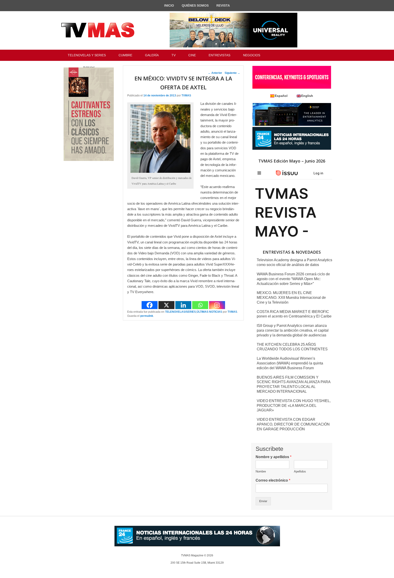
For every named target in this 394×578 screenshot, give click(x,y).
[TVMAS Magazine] (97, 30)
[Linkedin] (183, 305)
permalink (146, 315)
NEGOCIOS (251, 55)
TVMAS (186, 95)
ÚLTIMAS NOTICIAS (209, 311)
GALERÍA (152, 55)
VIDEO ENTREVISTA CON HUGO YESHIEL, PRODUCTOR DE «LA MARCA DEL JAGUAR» (294, 405)
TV (173, 55)
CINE (192, 55)
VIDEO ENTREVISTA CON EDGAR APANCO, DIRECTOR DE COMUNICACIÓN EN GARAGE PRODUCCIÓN (293, 424)
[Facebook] (150, 305)
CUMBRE (125, 55)
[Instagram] (217, 305)
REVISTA (223, 5)
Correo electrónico (273, 480)
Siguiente (232, 73)
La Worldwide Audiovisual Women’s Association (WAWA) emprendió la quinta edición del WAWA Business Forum (290, 363)
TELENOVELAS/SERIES (180, 311)
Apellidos (300, 471)
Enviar (263, 501)
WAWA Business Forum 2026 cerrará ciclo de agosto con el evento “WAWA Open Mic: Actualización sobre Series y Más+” (293, 279)
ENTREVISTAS (219, 55)
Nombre (261, 471)
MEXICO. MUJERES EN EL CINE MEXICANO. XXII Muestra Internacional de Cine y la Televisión (291, 297)
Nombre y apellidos (273, 457)
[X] (166, 305)
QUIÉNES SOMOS (195, 5)
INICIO (169, 5)
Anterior (215, 73)
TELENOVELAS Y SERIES (87, 55)
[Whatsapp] (200, 305)
